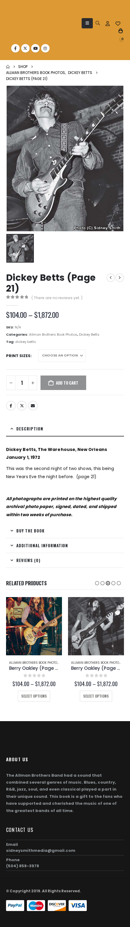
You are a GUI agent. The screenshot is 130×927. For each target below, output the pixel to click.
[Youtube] (35, 48)
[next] (119, 277)
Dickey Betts (89, 334)
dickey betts (25, 341)
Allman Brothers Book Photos (53, 334)
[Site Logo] (21, 26)
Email (33, 406)
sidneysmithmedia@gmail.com (40, 850)
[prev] (110, 277)
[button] (87, 23)
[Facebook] (15, 48)
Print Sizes (18, 356)
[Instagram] (45, 48)
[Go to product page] (34, 626)
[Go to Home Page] (8, 67)
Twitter (22, 406)
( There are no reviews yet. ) (57, 297)
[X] (25, 48)
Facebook (11, 406)
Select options (34, 695)
